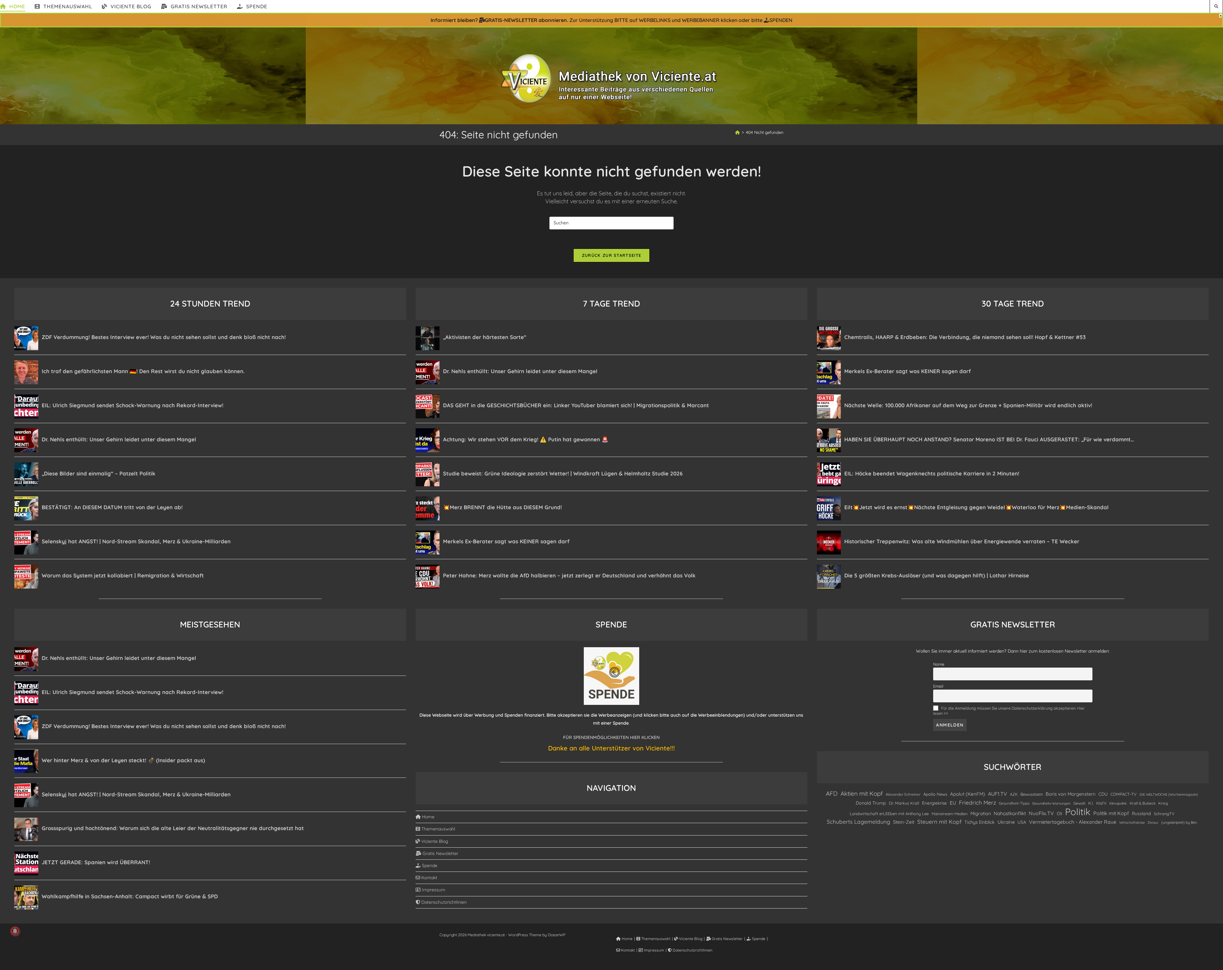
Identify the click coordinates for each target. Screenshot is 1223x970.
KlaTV (1101, 803)
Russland (1141, 813)
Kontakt (428, 877)
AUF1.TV (997, 794)
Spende (429, 865)
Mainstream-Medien (950, 813)
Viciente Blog (434, 841)
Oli (1059, 813)
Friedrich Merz (977, 802)
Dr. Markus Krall (904, 803)
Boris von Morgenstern (1071, 794)
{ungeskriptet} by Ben (1179, 822)
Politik (1078, 812)
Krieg (1163, 803)
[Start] (737, 132)
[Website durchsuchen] (1216, 6)
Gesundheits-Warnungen (1051, 803)
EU (953, 803)
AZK (1014, 794)
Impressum (433, 890)
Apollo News (935, 794)
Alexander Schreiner (903, 794)
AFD (832, 793)
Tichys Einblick (979, 822)
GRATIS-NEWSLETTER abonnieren (526, 20)
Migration (980, 813)
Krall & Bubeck (1142, 803)
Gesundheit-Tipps (1014, 803)
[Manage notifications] (15, 931)
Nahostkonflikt (1010, 813)
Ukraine (1006, 822)
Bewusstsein (1031, 794)
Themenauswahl (437, 829)
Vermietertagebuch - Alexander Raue (1072, 822)
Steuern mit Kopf (939, 821)
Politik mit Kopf (1111, 813)
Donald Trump (871, 803)
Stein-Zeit (903, 822)
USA (1022, 822)
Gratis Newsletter (439, 853)
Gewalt (1079, 803)
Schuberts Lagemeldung (858, 821)
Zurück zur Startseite (611, 255)
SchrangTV (1164, 813)
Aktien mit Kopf (861, 793)
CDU (1103, 794)
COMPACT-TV (1124, 794)
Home (427, 817)
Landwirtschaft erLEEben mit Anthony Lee (889, 813)
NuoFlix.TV (1041, 813)
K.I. (1090, 803)
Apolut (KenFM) (967, 794)
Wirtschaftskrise (1132, 822)
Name (938, 664)
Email (938, 686)
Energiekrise (934, 803)
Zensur (1153, 822)
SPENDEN (780, 20)
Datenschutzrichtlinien (443, 902)
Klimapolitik (1118, 803)
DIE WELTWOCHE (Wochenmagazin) (1169, 794)
